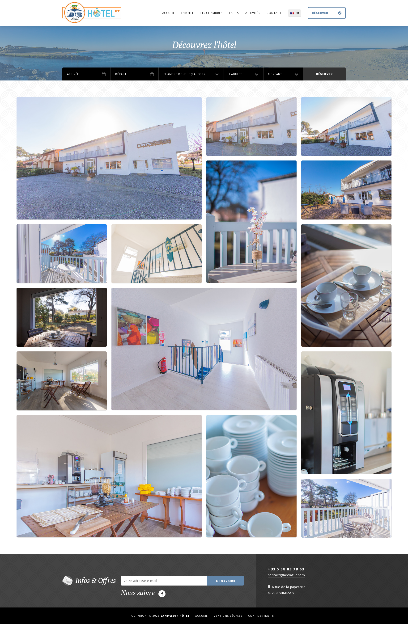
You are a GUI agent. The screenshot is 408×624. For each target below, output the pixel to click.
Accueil (168, 13)
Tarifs (234, 13)
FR (297, 13)
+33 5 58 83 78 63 (286, 569)
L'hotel (187, 13)
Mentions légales (227, 615)
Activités (252, 13)
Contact (274, 13)
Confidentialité (261, 615)
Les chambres (211, 13)
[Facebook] (162, 593)
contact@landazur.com (286, 575)
